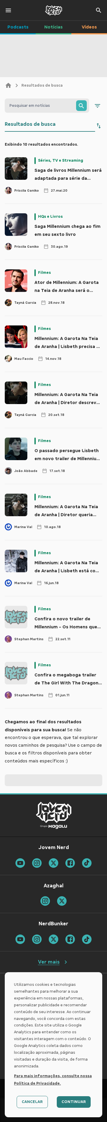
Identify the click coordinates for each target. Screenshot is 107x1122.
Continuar (74, 1102)
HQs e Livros (50, 216)
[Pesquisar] (81, 105)
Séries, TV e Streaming (60, 160)
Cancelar (32, 1102)
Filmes (44, 273)
